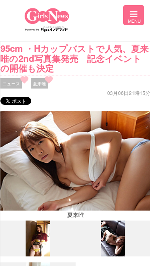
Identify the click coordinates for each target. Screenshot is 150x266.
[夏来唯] (38, 254)
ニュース (11, 83)
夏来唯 (39, 83)
